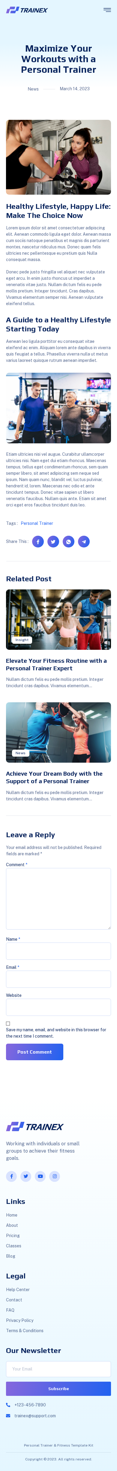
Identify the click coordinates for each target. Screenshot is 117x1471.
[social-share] (38, 541)
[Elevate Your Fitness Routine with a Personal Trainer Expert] (58, 619)
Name (13, 939)
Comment (16, 864)
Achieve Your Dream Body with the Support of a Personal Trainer (54, 777)
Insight (22, 640)
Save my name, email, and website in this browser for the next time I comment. (56, 1033)
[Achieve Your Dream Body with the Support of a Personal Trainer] (58, 732)
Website (14, 995)
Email (12, 967)
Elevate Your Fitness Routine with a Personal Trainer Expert (56, 664)
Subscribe (58, 1388)
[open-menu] (107, 10)
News (21, 753)
